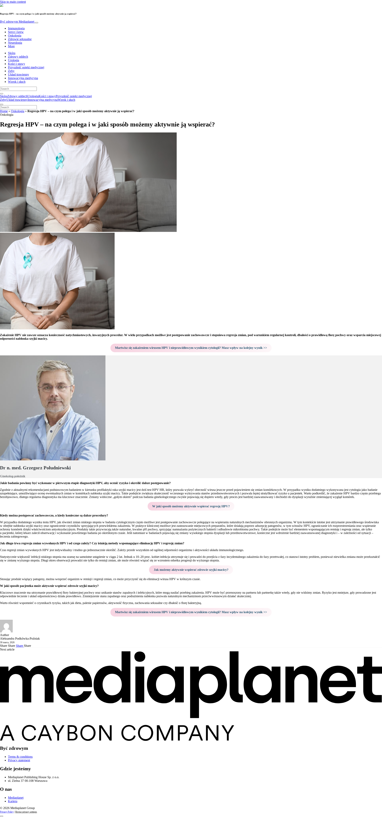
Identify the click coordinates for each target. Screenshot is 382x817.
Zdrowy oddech (18, 56)
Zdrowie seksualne (20, 39)
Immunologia (16, 28)
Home (4, 111)
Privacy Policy (7, 811)
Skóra (11, 53)
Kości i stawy (16, 63)
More (11, 46)
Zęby (11, 71)
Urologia (13, 60)
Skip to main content (13, 1)
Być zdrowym (17, 21)
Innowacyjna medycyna (23, 78)
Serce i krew (16, 32)
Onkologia (14, 35)
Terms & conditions (20, 756)
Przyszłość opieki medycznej (26, 67)
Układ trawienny (18, 74)
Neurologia (15, 42)
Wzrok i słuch (16, 81)
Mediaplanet (15, 797)
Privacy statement (19, 760)
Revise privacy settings (26, 811)
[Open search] (1, 93)
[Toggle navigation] (36, 22)
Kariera (12, 801)
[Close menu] (1, 104)
